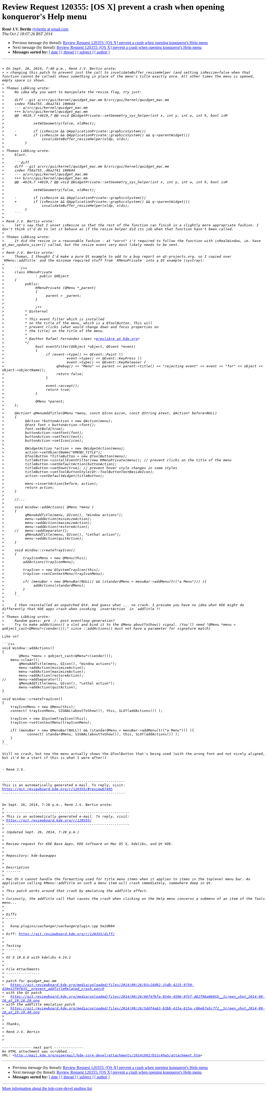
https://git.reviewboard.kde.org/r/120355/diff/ (67, 934)
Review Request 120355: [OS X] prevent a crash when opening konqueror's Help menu (135, 42)
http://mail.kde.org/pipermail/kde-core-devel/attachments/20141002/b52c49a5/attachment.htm (107, 1055)
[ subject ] (85, 52)
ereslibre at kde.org (117, 339)
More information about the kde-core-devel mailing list (47, 1088)
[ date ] (54, 52)
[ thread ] (68, 52)
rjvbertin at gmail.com (50, 29)
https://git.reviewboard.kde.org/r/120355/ (49, 820)
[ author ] (102, 52)
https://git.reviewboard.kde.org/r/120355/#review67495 (57, 789)
